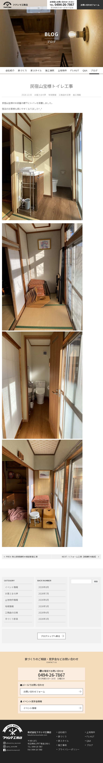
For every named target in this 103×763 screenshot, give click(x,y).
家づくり (22, 70)
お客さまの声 (40, 94)
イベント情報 (11, 587)
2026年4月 (43, 612)
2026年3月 (43, 618)
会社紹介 (9, 70)
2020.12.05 (27, 94)
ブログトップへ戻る (50, 636)
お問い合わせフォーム (90, 4)
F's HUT (90, 736)
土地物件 (62, 70)
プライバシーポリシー (69, 749)
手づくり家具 (11, 618)
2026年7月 (43, 593)
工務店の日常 (65, 94)
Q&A (85, 70)
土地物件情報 (11, 599)
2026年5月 (43, 606)
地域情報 (52, 94)
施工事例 (49, 70)
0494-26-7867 (51, 675)
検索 (96, 581)
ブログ (94, 70)
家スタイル (36, 70)
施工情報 (77, 94)
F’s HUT (74, 70)
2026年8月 (43, 587)
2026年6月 (43, 599)
